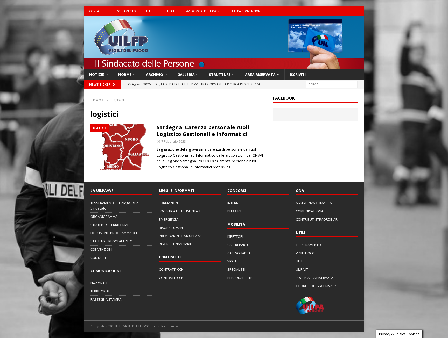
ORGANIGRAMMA (103, 216)
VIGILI (231, 261)
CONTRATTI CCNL (172, 277)
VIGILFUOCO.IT (307, 253)
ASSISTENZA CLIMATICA (314, 202)
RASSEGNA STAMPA (105, 299)
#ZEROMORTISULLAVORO (204, 11)
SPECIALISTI (236, 269)
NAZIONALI (98, 283)
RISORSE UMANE (172, 227)
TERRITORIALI (100, 291)
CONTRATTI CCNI (171, 269)
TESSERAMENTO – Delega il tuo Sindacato (114, 205)
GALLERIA (186, 74)
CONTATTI (96, 11)
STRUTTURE (220, 74)
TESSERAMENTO (125, 11)
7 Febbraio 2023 (173, 141)
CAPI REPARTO (238, 244)
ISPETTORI (235, 236)
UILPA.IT (170, 11)
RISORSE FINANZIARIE (175, 244)
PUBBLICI (234, 211)
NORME (125, 74)
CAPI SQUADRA (239, 253)
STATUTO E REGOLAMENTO (111, 241)
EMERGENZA (168, 219)
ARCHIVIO (154, 74)
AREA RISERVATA (260, 74)
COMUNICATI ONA (309, 211)
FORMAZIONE (169, 202)
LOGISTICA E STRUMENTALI (179, 211)
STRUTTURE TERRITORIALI (110, 224)
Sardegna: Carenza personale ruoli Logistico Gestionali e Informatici (203, 131)
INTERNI (233, 202)
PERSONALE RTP (240, 277)
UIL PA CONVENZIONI (246, 11)
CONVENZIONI (101, 249)
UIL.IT (150, 11)
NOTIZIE (96, 74)
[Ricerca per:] (332, 84)
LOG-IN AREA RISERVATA (314, 277)
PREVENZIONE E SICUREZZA (180, 235)
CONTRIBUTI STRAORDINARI (317, 219)
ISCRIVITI (298, 74)
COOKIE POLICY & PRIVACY (316, 286)
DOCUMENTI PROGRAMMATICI (113, 233)
